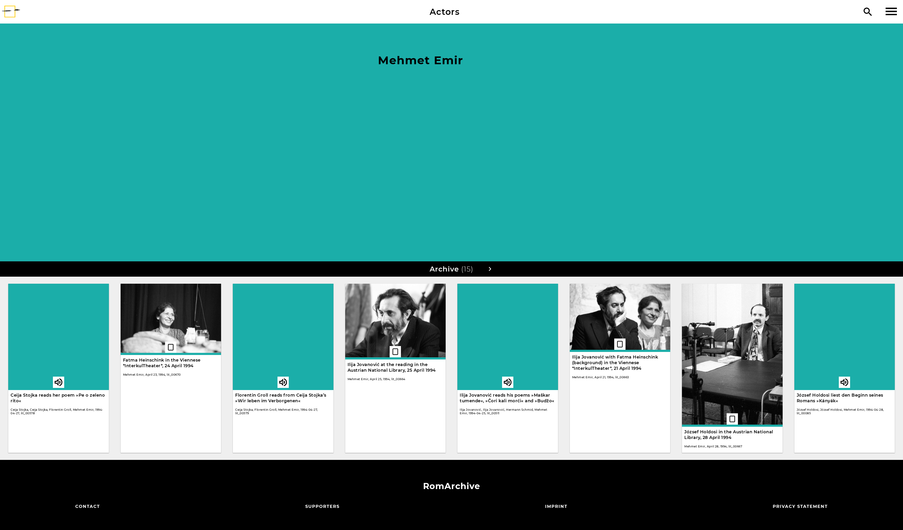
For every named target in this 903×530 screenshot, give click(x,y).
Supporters (322, 506)
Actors (445, 12)
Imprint (556, 506)
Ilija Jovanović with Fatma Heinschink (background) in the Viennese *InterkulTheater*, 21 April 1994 (615, 363)
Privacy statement (800, 506)
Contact (87, 506)
